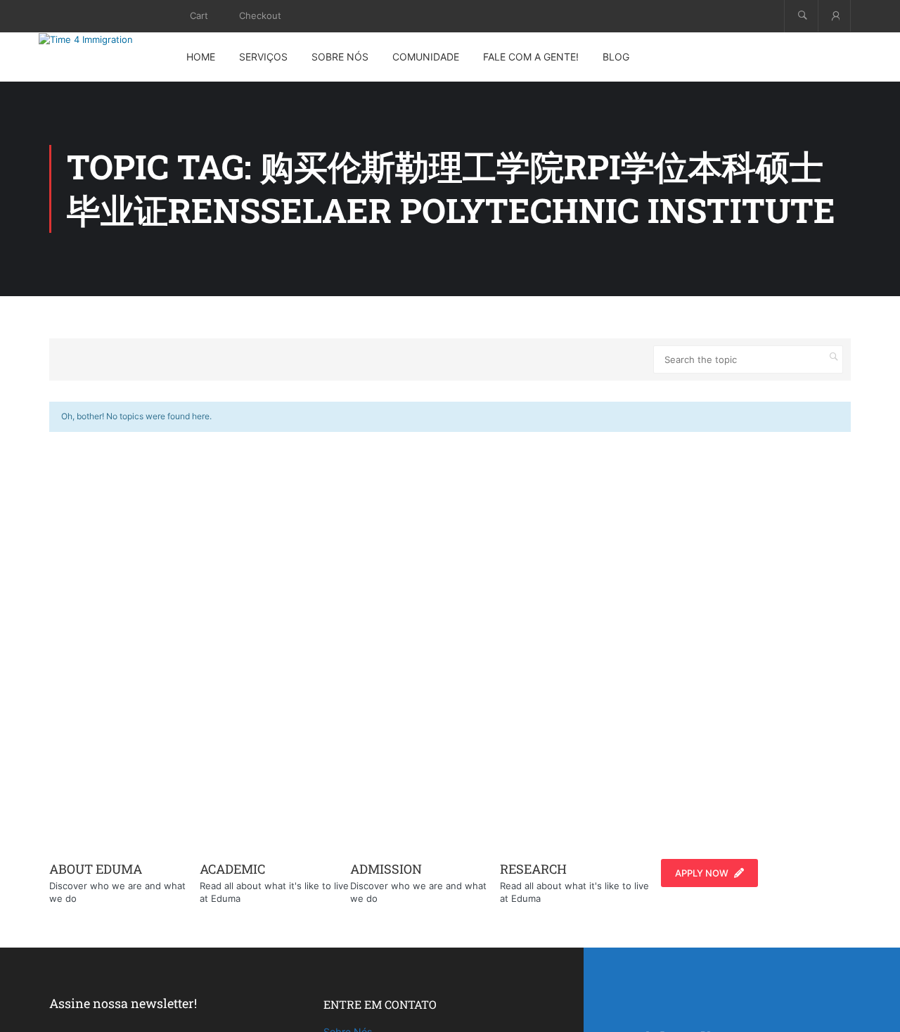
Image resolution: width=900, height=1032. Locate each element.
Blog (616, 57)
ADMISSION (386, 868)
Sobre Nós (339, 57)
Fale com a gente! (531, 57)
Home (200, 57)
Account (834, 16)
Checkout (260, 15)
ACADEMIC (232, 868)
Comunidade (425, 57)
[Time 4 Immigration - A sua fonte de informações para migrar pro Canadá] (102, 39)
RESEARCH (533, 868)
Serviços (263, 57)
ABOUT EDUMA (95, 868)
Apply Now (701, 873)
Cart (199, 15)
